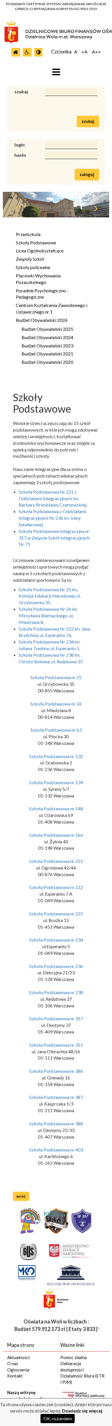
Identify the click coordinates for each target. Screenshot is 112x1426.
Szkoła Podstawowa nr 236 (56, 966)
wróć (21, 1196)
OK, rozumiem (57, 1418)
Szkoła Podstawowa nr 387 (56, 1097)
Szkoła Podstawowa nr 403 (56, 1149)
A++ (96, 52)
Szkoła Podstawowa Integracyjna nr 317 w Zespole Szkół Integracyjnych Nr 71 (54, 537)
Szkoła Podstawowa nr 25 (56, 677)
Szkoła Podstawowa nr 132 (56, 756)
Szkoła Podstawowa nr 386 (56, 1071)
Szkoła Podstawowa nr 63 (56, 730)
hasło (20, 155)
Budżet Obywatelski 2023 (47, 345)
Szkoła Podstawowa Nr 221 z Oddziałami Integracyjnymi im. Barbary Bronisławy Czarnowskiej (52, 498)
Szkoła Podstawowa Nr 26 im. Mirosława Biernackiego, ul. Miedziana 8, (48, 615)
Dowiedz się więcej (82, 1410)
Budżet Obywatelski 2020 (47, 362)
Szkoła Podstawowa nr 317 (56, 1018)
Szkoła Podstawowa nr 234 (56, 939)
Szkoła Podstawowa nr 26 (56, 703)
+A (85, 52)
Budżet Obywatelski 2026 (41, 320)
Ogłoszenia (18, 1369)
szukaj (21, 91)
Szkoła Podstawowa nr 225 (56, 913)
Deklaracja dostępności (72, 1366)
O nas (12, 1363)
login (19, 144)
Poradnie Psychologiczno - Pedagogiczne (42, 294)
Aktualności (18, 1357)
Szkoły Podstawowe (36, 242)
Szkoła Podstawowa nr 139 (56, 782)
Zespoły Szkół (30, 259)
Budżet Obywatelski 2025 (47, 329)
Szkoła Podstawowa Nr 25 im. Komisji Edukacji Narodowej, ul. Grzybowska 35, (50, 596)
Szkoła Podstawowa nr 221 (56, 861)
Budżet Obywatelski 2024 (47, 337)
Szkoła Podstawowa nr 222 (56, 887)
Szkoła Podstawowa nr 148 (56, 808)
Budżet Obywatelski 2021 (47, 353)
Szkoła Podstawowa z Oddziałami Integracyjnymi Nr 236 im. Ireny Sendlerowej (52, 518)
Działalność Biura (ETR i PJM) (82, 1378)
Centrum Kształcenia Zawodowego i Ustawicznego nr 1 (51, 308)
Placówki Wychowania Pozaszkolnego (38, 279)
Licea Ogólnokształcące (39, 250)
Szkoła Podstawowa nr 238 (56, 992)
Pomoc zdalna (73, 1357)
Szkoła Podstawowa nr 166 (56, 835)
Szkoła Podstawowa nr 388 (56, 1123)
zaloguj (87, 174)
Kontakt (15, 1375)
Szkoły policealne (33, 267)
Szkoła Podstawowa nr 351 (56, 1045)
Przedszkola (28, 234)
